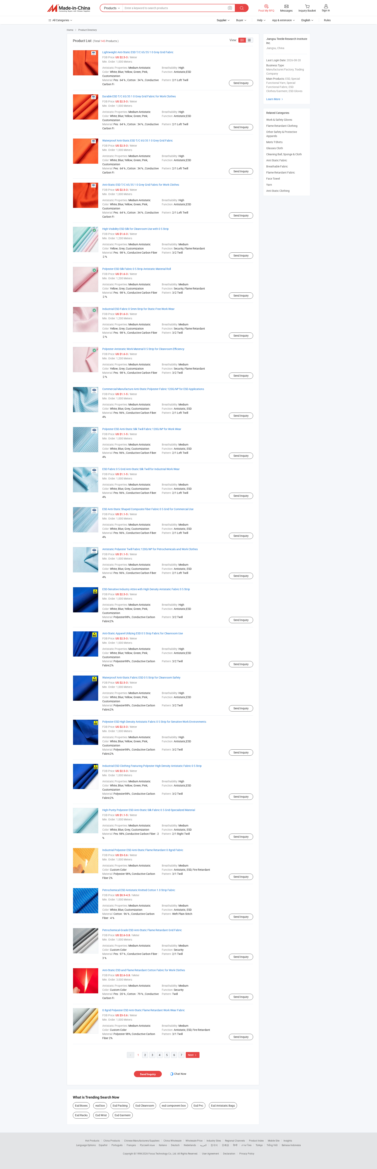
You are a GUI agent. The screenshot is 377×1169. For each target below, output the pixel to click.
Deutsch (175, 1145)
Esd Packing (120, 1105)
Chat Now (180, 1074)
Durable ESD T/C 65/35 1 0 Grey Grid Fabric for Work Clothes (139, 96)
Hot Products (92, 1140)
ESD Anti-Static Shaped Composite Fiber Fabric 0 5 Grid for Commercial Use (147, 509)
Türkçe (259, 1145)
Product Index (256, 1140)
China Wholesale (172, 1140)
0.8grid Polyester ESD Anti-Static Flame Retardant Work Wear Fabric (143, 1010)
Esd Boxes (81, 1105)
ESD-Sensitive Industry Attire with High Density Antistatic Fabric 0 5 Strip (146, 589)
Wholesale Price (194, 1140)
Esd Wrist (101, 1115)
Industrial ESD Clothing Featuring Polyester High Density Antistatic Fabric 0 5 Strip (152, 766)
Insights (288, 1140)
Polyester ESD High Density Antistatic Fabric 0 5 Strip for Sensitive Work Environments (154, 721)
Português (117, 1145)
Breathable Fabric (277, 166)
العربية (203, 1145)
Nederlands (190, 1145)
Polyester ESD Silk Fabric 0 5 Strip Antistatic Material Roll (136, 269)
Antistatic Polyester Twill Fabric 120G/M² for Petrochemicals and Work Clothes (150, 549)
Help (260, 20)
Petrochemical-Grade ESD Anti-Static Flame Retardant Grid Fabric (142, 930)
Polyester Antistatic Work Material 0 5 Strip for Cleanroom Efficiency (143, 349)
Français (131, 1145)
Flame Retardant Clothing (281, 126)
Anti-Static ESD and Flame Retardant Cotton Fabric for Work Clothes (143, 970)
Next (192, 1055)
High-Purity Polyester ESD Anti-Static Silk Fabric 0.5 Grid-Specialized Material (148, 810)
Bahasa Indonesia (291, 1145)
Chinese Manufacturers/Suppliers (141, 1140)
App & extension (282, 20)
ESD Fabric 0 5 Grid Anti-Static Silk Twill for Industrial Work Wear (141, 469)
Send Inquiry (241, 83)
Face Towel (273, 178)
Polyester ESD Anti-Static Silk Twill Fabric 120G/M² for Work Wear (141, 429)
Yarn (269, 184)
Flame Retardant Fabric (280, 172)
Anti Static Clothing (278, 191)
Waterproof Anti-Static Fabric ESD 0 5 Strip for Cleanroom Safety (141, 677)
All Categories (60, 20)
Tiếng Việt (272, 1145)
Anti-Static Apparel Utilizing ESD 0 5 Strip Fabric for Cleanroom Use (142, 633)
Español (103, 1145)
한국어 (214, 1145)
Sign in (326, 10)
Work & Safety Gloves (279, 119)
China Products (111, 1140)
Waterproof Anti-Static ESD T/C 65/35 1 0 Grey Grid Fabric (137, 140)
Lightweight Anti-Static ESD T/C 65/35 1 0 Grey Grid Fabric (137, 52)
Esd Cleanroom (144, 1105)
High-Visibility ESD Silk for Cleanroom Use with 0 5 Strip (135, 229)
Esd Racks (81, 1115)
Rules (327, 20)
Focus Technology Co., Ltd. (162, 1153)
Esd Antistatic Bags (223, 1105)
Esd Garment (123, 1115)
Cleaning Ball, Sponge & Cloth (284, 154)
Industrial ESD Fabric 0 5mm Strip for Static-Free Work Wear (138, 309)
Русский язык (147, 1145)
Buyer (239, 20)
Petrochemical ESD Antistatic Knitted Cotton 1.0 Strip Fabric (138, 890)
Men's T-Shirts (274, 142)
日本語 (225, 1145)
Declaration (229, 1153)
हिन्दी (235, 1145)
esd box (100, 1105)
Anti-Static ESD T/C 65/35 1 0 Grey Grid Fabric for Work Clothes (140, 184)
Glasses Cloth (274, 148)
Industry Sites (214, 1140)
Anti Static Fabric (276, 160)
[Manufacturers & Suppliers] (68, 8)
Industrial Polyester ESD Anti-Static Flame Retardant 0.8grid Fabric (142, 850)
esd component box (174, 1105)
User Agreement (210, 1153)
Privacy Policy (246, 1153)
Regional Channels (235, 1140)
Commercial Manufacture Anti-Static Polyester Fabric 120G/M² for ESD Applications (153, 389)
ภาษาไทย (247, 1145)
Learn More (275, 99)
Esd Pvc (198, 1105)
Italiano (163, 1145)
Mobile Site (273, 1140)
